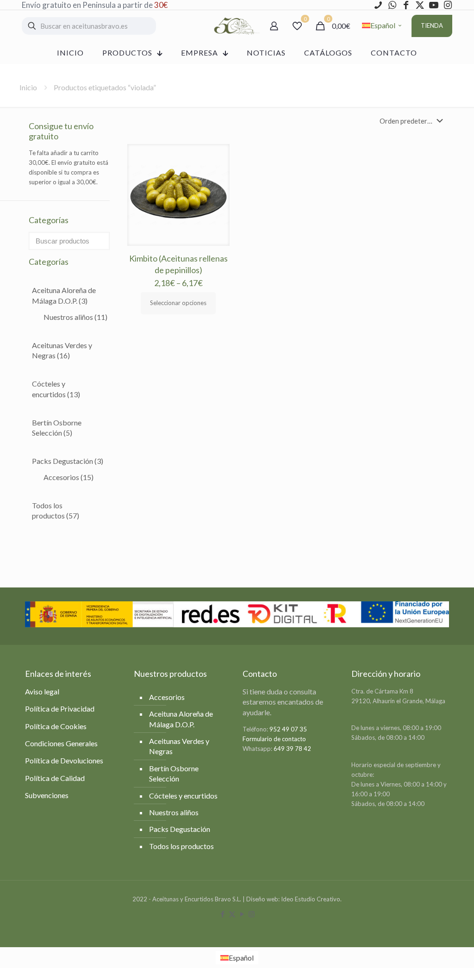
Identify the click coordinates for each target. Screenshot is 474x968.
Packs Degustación (67, 460)
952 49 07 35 (288, 729)
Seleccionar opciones (178, 302)
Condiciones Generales (61, 743)
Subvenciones (47, 795)
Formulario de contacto (274, 739)
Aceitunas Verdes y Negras (62, 350)
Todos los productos (55, 510)
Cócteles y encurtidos (56, 388)
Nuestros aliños (75, 316)
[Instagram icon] (251, 914)
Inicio (28, 87)
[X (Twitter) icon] (232, 914)
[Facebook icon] (222, 914)
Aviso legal (42, 691)
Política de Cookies (56, 726)
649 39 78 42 (292, 748)
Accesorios (69, 477)
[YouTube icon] (241, 914)
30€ (161, 5)
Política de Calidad (55, 778)
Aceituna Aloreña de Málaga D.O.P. (64, 295)
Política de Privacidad (59, 708)
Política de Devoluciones (64, 760)
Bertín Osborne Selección (56, 427)
